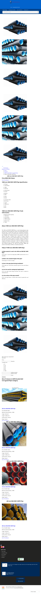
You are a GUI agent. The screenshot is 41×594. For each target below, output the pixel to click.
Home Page (5, 9)
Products (6, 171)
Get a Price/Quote (5, 180)
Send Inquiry (5, 167)
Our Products (19, 9)
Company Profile (12, 9)
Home (5, 170)
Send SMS (21, 581)
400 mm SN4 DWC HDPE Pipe (8, 526)
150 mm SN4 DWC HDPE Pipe (8, 486)
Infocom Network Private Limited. (18, 587)
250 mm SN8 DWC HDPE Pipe (8, 408)
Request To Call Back (6, 169)
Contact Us (26, 9)
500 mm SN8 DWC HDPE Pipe (8, 447)
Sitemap (3, 557)
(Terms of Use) (20, 586)
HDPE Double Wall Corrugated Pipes (11, 173)
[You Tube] (1, 547)
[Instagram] (3, 547)
